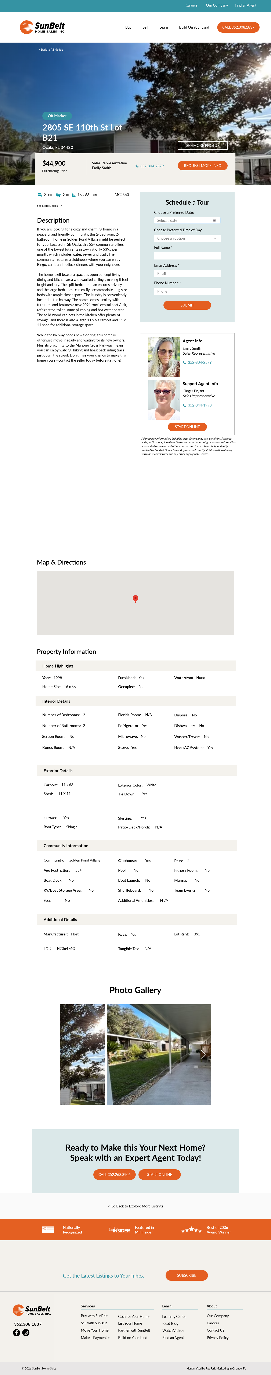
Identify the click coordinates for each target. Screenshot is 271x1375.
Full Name (162, 247)
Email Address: (165, 265)
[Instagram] (25, 1332)
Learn (166, 1306)
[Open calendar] (214, 220)
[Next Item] (203, 1054)
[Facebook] (16, 1332)
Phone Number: (166, 283)
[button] (131, 27)
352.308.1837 (28, 1323)
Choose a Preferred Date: (174, 212)
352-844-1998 (200, 405)
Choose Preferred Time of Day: (178, 230)
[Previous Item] (67, 1054)
